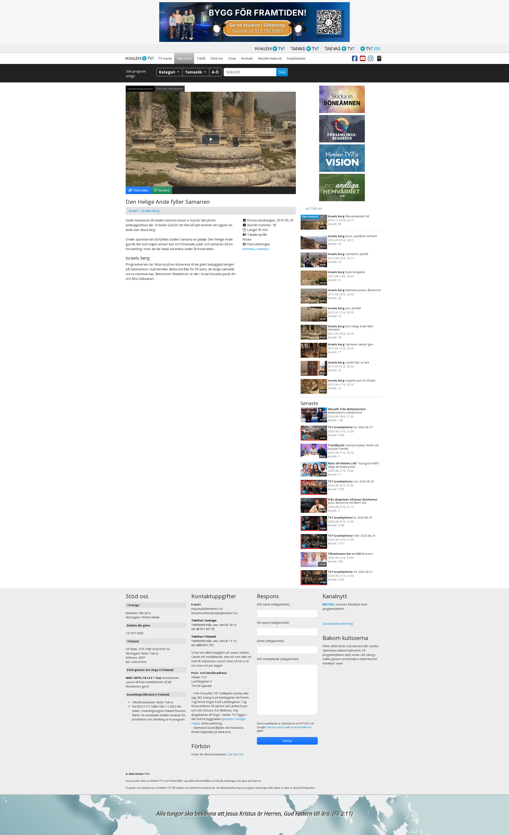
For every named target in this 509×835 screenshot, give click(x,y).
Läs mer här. (236, 754)
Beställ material (270, 58)
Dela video (140, 190)
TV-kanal (165, 58)
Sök (282, 72)
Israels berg (150, 211)
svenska (262, 249)
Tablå (201, 58)
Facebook (355, 58)
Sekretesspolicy (275, 727)
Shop (232, 58)
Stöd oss (216, 58)
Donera (163, 190)
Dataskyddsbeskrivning (337, 623)
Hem (140, 58)
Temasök (194, 72)
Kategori (167, 72)
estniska (248, 249)
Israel (133, 211)
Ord (379, 58)
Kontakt (247, 58)
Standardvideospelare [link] (140, 88)
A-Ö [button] (215, 72)
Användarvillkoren (301, 727)
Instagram (371, 58)
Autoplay (313, 209)
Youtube (363, 58)
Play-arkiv (184, 58)
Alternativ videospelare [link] (169, 88)
